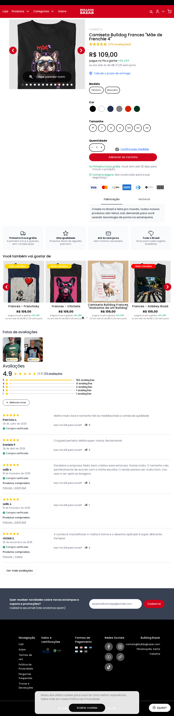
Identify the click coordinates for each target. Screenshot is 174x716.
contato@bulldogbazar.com (143, 644)
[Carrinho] (169, 11)
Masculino (112, 90)
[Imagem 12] (67, 85)
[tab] (111, 199)
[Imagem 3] (31, 85)
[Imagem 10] (59, 85)
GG (129, 127)
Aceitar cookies (87, 708)
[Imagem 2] (27, 85)
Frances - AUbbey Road (150, 306)
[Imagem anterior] (13, 50)
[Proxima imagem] (81, 50)
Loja (5, 11)
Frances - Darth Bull (14, 488)
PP (93, 127)
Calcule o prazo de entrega (112, 73)
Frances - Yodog (12, 556)
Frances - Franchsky (23, 306)
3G (137, 127)
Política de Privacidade (84, 699)
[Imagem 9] (55, 85)
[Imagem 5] (39, 85)
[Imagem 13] (72, 85)
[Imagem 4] (35, 85)
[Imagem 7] (47, 85)
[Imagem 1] (23, 85)
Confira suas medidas (134, 149)
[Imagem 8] (51, 85)
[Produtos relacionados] (83, 318)
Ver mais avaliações (19, 571)
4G (147, 127)
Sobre (62, 11)
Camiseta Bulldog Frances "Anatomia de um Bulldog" (108, 306)
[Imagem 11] (63, 85)
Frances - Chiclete (66, 306)
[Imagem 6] (43, 85)
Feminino (96, 90)
